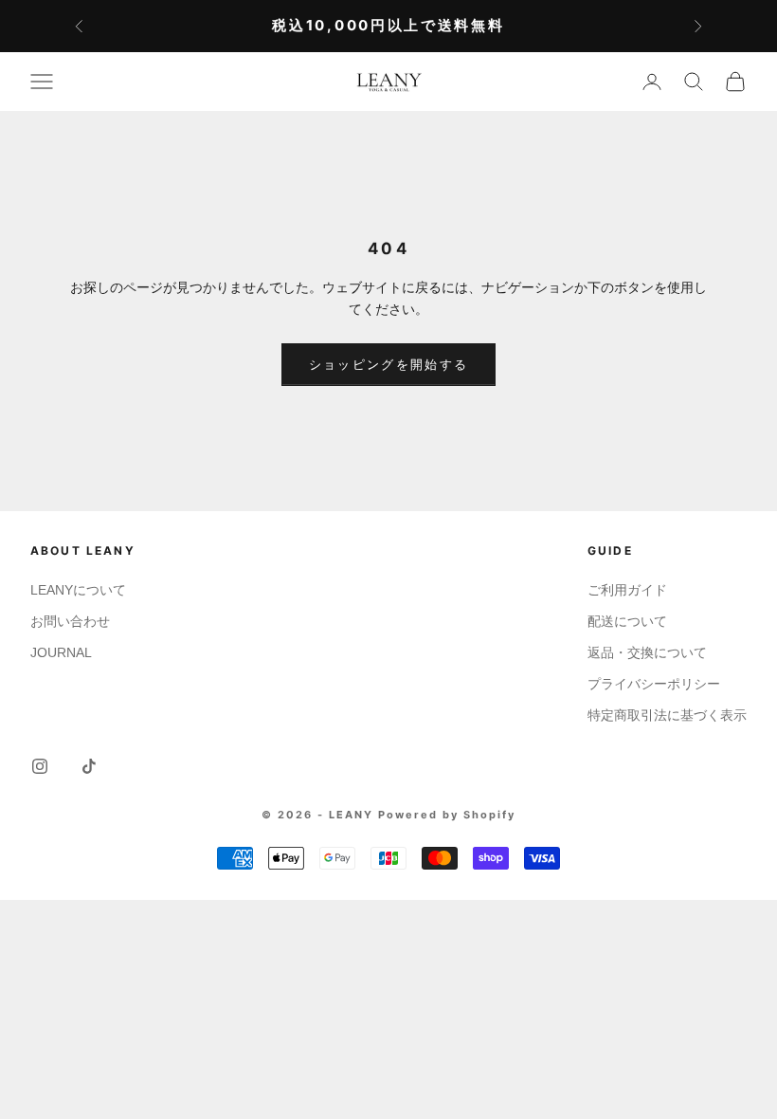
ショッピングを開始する (389, 365)
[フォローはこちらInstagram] (39, 766)
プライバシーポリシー (653, 683)
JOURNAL (61, 652)
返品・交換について (647, 652)
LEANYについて (78, 589)
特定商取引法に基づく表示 (667, 715)
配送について (627, 621)
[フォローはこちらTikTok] (89, 766)
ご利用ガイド (627, 589)
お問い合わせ (70, 621)
